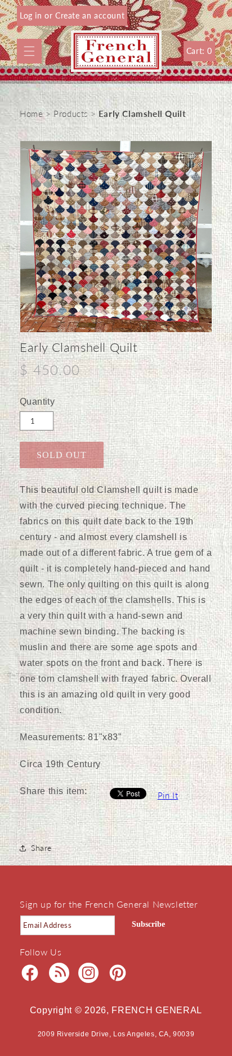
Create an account (89, 15)
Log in (32, 15)
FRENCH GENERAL (156, 1010)
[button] (29, 51)
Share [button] (41, 848)
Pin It (168, 795)
